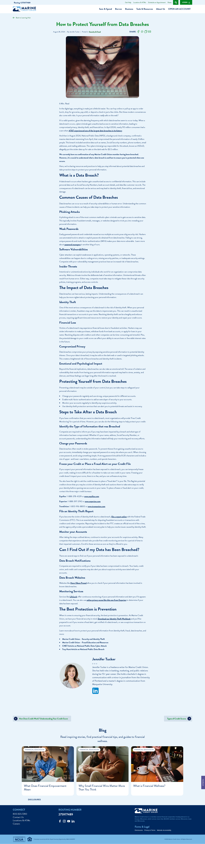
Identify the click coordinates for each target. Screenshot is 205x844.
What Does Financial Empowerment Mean (45, 788)
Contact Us (18, 817)
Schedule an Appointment (156, 2)
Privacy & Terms (149, 830)
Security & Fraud (95, 32)
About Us (160, 9)
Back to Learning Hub (23, 17)
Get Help (128, 2)
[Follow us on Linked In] (73, 822)
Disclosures (139, 830)
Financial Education (34, 749)
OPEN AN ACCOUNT (179, 9)
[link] (138, 31)
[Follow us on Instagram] (64, 822)
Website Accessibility (164, 830)
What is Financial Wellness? (149, 786)
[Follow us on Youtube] (68, 822)
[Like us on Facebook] (60, 822)
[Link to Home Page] (25, 9)
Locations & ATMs (139, 2)
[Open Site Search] (175, 2)
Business (129, 9)
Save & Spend (105, 9)
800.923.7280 (20, 814)
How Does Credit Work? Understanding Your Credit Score (43, 718)
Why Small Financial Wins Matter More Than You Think (102, 788)
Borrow (118, 9)
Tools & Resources (144, 9)
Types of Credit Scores (176, 718)
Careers (16, 823)
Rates (169, 2)
